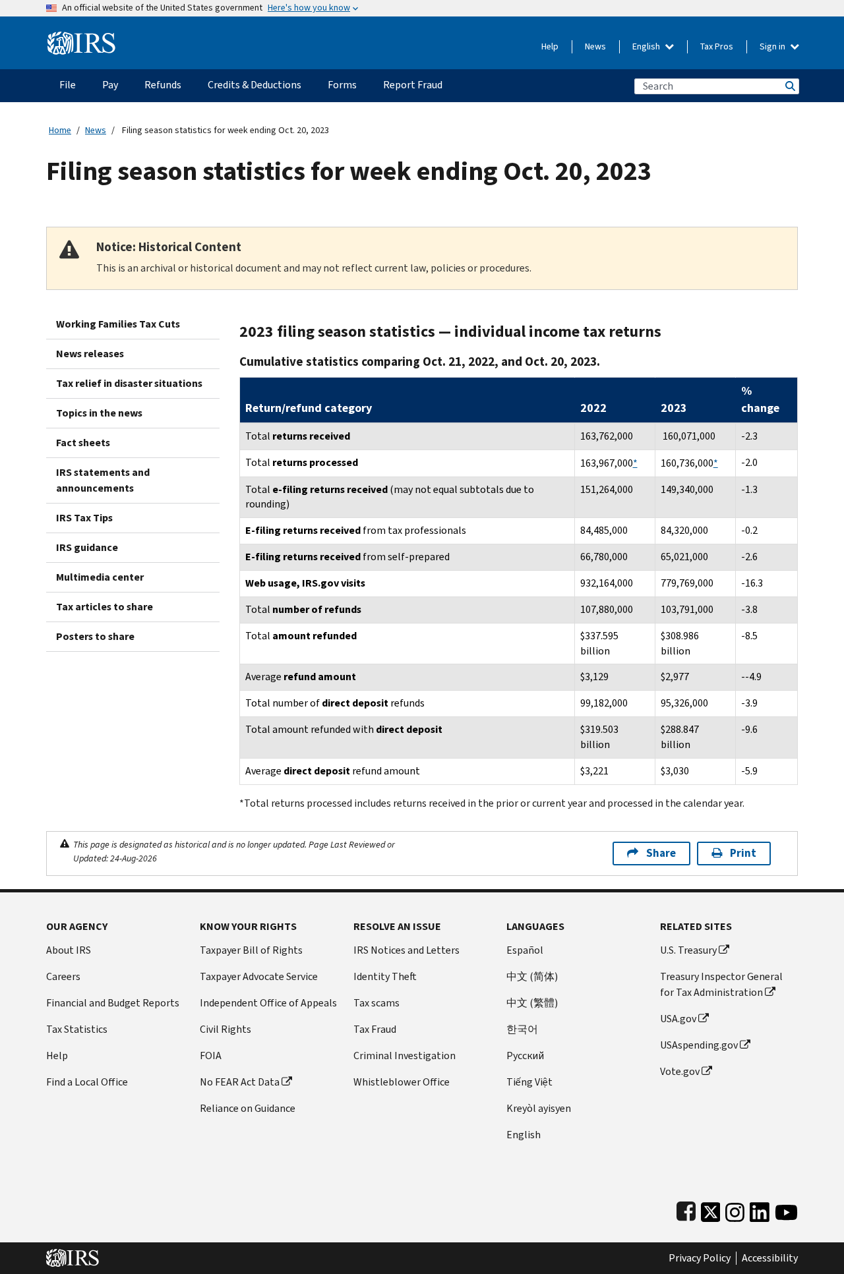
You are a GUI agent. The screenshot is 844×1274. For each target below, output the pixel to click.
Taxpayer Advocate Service (259, 976)
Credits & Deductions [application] (254, 85)
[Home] (81, 38)
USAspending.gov (699, 1045)
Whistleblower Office (401, 1082)
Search (789, 86)
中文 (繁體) (532, 1003)
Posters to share (95, 636)
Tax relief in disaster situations (129, 383)
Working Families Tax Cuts (118, 324)
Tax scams (376, 1003)
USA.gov (678, 1019)
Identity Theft (385, 976)
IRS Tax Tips (84, 518)
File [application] (67, 85)
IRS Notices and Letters (406, 950)
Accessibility (770, 1258)
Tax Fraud (374, 1029)
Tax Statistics (76, 1029)
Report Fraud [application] (412, 85)
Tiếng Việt (529, 1082)
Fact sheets (83, 442)
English (647, 46)
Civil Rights (225, 1029)
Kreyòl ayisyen (538, 1108)
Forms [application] (342, 85)
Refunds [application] (162, 85)
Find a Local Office (87, 1082)
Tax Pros (716, 46)
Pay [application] (110, 85)
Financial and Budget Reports (112, 1003)
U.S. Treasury (688, 950)
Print (743, 853)
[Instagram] (734, 1210)
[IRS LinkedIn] (759, 1210)
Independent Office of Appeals (268, 1003)
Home (60, 130)
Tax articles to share (104, 607)
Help (549, 46)
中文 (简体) (532, 976)
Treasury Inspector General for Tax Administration (721, 984)
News (595, 46)
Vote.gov (680, 1071)
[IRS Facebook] (686, 1210)
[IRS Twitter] (711, 1210)
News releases (90, 354)
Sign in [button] (773, 46)
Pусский (525, 1055)
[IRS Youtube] (786, 1210)
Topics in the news (99, 413)
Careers (63, 976)
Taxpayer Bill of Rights (251, 950)
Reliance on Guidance (247, 1108)
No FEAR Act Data (240, 1082)
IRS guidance (87, 547)
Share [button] (661, 853)
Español (524, 950)
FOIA (211, 1055)
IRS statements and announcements (103, 480)
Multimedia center (100, 577)
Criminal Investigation (404, 1055)
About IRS (68, 950)
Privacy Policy (700, 1258)
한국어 (522, 1029)
